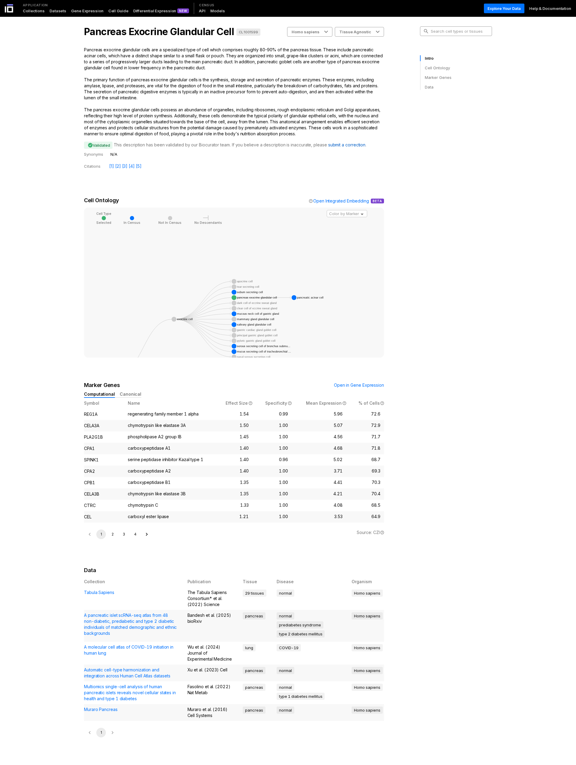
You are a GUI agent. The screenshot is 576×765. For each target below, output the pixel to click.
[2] (118, 166)
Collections (34, 10)
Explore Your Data (504, 8)
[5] (139, 166)
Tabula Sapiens (99, 592)
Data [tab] (429, 87)
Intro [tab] (429, 58)
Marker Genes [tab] (438, 77)
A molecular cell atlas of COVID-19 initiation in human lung (128, 650)
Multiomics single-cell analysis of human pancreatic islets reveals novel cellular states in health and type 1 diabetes (130, 692)
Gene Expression (87, 10)
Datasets (58, 10)
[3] (125, 166)
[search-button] (426, 31)
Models (217, 10)
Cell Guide (118, 10)
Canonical (130, 394)
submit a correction (346, 144)
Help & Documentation (550, 8)
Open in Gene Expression (359, 385)
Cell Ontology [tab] (437, 67)
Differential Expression (154, 10)
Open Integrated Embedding (341, 200)
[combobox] (347, 213)
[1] (111, 166)
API (202, 10)
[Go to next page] (147, 534)
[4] (132, 166)
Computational (99, 394)
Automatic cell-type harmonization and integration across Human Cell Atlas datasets (127, 672)
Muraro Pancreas (101, 709)
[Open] (362, 214)
